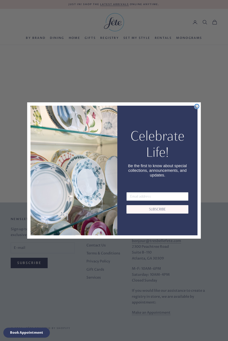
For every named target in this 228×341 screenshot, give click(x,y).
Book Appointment (26, 332)
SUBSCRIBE (157, 209)
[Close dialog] (197, 106)
